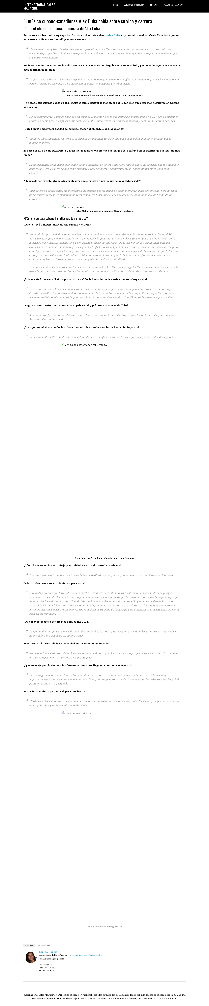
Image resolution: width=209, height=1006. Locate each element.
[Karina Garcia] (31, 962)
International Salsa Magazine (39, 6)
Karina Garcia (48, 952)
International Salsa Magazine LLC (87, 955)
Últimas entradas (44, 945)
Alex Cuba (113, 35)
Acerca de (29, 945)
